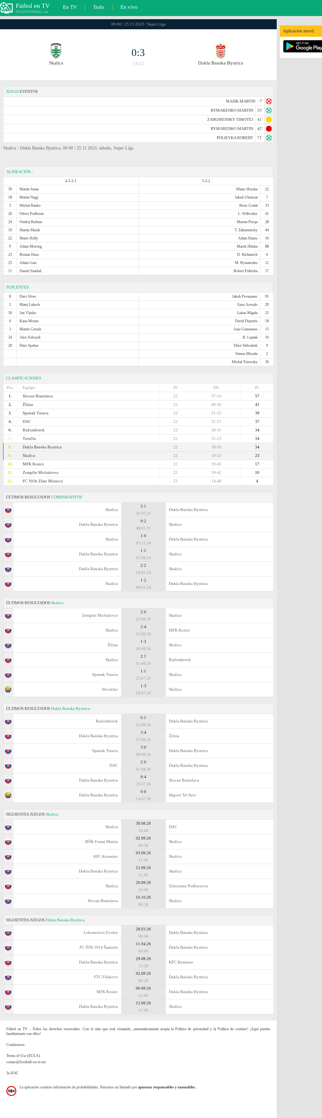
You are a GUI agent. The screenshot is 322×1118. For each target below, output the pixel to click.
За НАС (12, 1073)
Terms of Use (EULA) (23, 1055)
